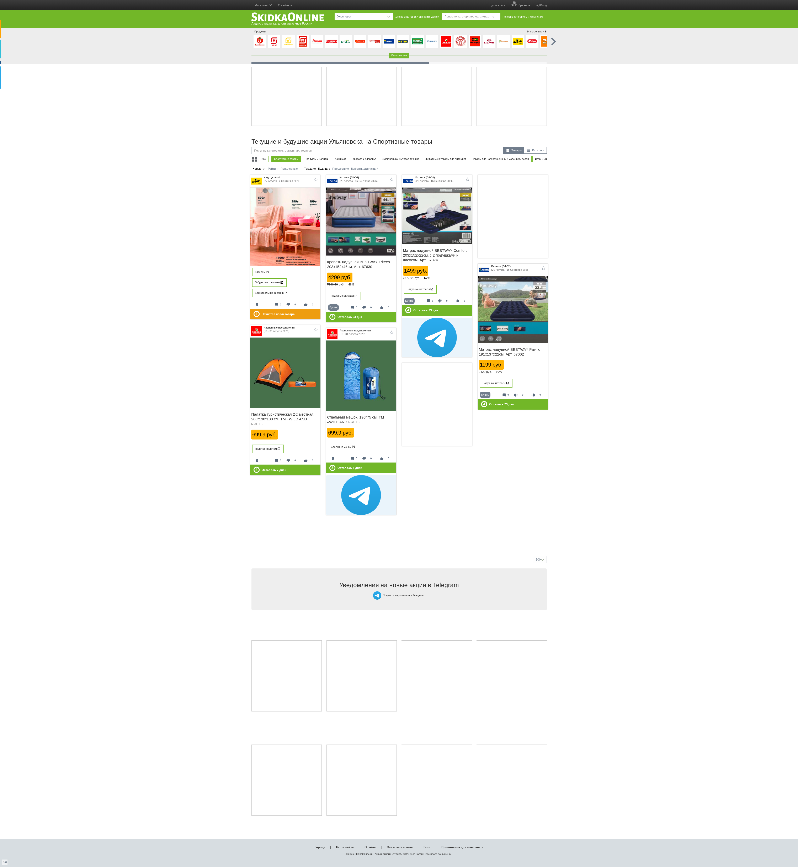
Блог (427, 847)
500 (538, 559)
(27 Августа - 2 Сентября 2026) (282, 179)
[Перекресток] (432, 41)
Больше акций (400, 543)
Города (320, 847)
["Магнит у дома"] (274, 41)
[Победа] (446, 41)
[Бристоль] (331, 41)
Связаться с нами (400, 847)
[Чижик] (518, 41)
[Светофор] (475, 41)
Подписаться (496, 5)
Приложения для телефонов (462, 847)
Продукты (260, 31)
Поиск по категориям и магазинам (522, 16)
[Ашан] (317, 41)
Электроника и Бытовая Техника (546, 31)
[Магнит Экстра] (303, 41)
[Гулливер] (360, 41)
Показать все (399, 55)
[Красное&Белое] (374, 41)
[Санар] (460, 41)
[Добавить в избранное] (315, 179)
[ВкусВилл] (346, 41)
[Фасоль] (503, 41)
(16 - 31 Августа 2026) (279, 329)
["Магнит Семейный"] (288, 41)
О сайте (370, 847)
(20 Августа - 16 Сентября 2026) (359, 179)
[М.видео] (532, 41)
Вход (543, 5)
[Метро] (403, 41)
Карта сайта (345, 847)
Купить (333, 307)
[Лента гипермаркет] (389, 41)
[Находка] (417, 41)
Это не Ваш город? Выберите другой (417, 16)
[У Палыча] (489, 41)
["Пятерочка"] (260, 41)
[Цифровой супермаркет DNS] (546, 41)
